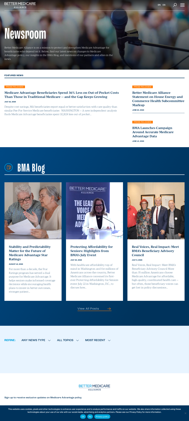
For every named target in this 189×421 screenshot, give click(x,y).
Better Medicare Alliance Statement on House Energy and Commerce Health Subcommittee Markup (158, 98)
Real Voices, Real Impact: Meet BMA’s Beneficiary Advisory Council (155, 250)
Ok (83, 416)
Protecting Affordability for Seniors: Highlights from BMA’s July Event (91, 250)
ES (164, 5)
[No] (185, 413)
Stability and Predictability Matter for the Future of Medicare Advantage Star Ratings (30, 252)
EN (159, 5)
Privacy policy (102, 416)
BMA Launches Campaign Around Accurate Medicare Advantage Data (153, 132)
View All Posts (89, 308)
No (90, 416)
